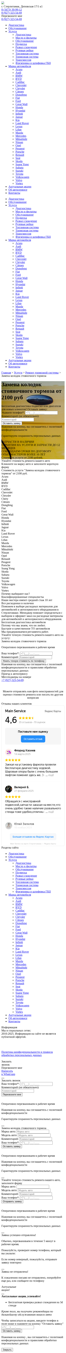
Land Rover (22, 123)
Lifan (18, 129)
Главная (6, 372)
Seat (17, 158)
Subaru (19, 167)
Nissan (19, 142)
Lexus (18, 126)
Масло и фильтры (26, 37)
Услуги (12, 31)
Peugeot (19, 148)
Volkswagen (22, 177)
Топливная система (27, 53)
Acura (18, 69)
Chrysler (20, 88)
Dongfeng (21, 94)
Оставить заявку (12, 423)
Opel (18, 145)
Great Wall (21, 104)
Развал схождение (26, 47)
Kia (17, 120)
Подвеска (21, 44)
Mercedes (20, 135)
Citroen (19, 91)
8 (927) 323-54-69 (11, 12)
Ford (18, 101)
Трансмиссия (23, 59)
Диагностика (16, 25)
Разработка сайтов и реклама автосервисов (27, 1058)
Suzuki (19, 170)
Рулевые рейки (24, 50)
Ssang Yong (22, 164)
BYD (18, 78)
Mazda (19, 132)
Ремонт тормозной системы (42, 372)
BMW (19, 75)
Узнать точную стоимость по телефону (24, 661)
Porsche (19, 151)
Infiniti (19, 113)
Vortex (19, 183)
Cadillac (20, 82)
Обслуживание (17, 28)
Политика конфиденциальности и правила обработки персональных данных (27, 1053)
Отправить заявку (12, 1201)
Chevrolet (20, 85)
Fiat (17, 97)
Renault (19, 154)
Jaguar (19, 116)
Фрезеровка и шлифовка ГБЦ (33, 63)
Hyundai (20, 110)
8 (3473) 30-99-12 (11, 9)
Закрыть (7, 1349)
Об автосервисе (17, 189)
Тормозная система (26, 56)
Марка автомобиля (19, 66)
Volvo (18, 180)
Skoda (19, 161)
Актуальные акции (19, 186)
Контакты (14, 192)
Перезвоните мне (12, 1094)
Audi (18, 72)
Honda (19, 107)
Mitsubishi (21, 139)
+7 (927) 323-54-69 (12, 680)
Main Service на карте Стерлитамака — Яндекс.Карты (33, 844)
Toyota (19, 173)
